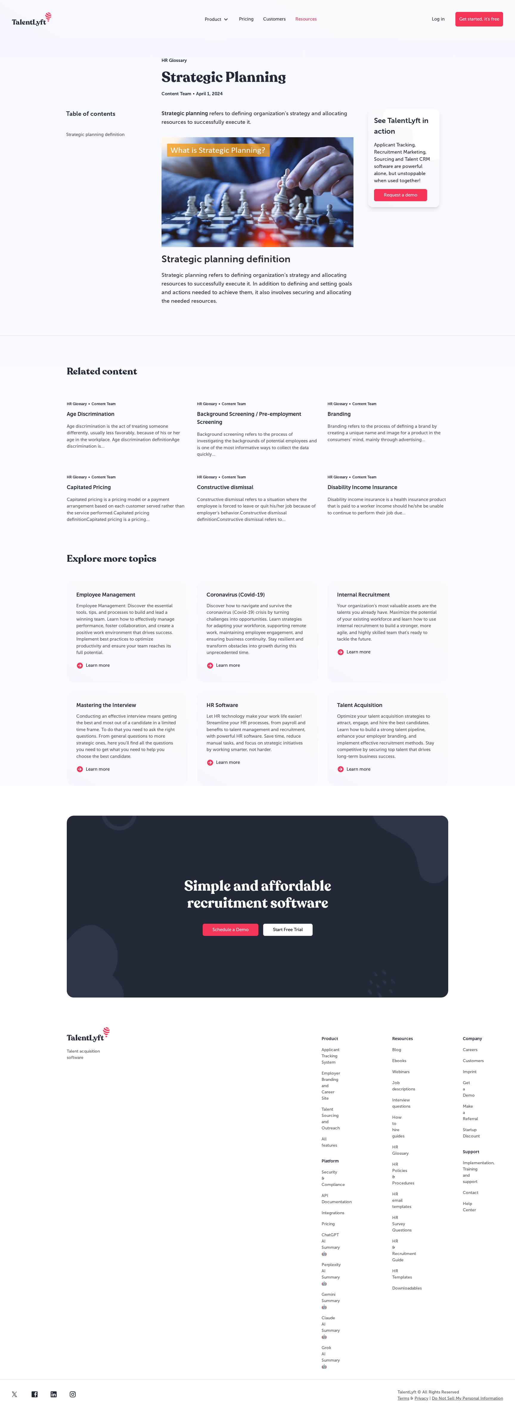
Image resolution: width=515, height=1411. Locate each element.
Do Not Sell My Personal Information (467, 1398)
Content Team (176, 93)
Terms (403, 1398)
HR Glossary (174, 60)
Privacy (421, 1398)
